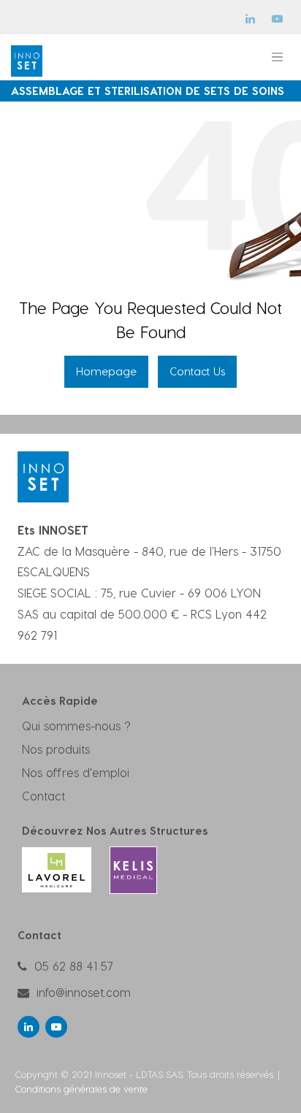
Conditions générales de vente (81, 1088)
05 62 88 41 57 (73, 966)
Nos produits (56, 749)
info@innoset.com (84, 992)
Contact (43, 796)
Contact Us (197, 371)
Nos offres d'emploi (75, 772)
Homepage (106, 371)
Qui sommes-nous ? (76, 726)
